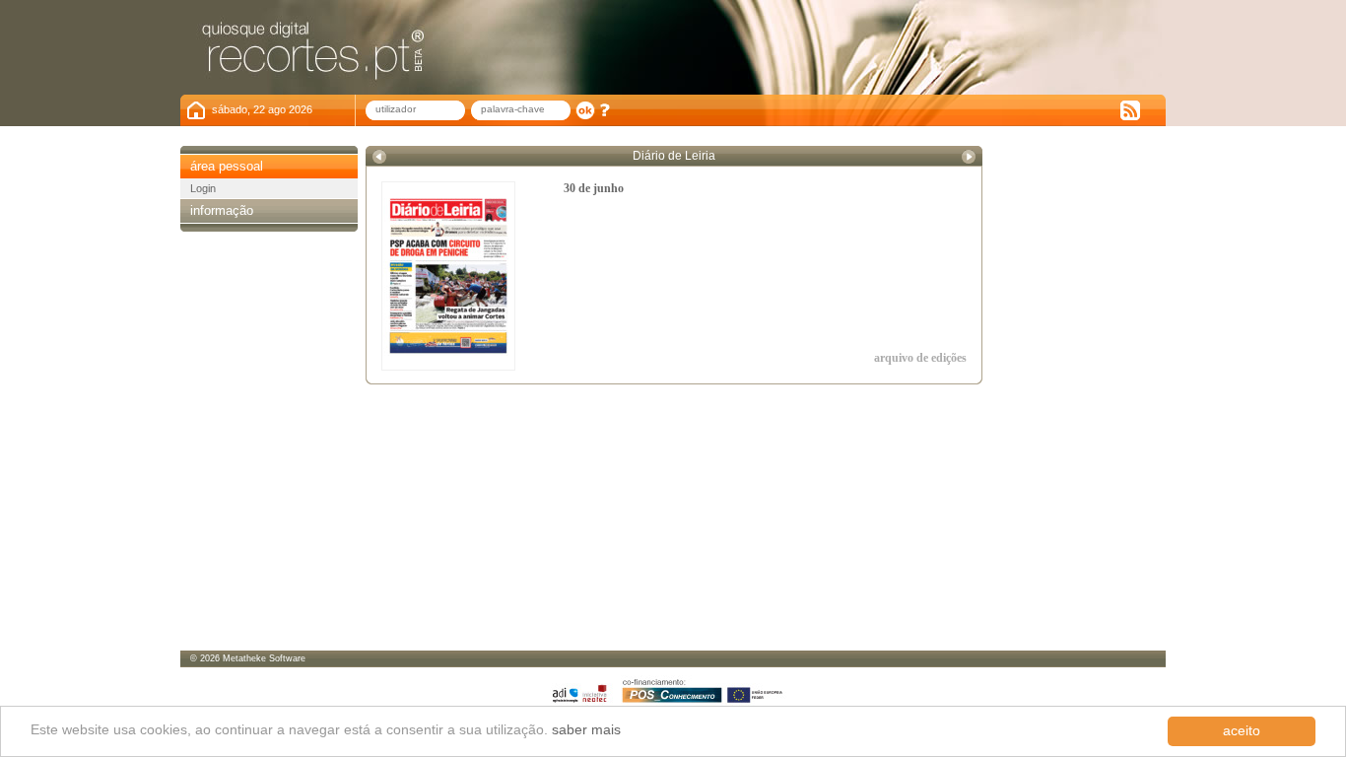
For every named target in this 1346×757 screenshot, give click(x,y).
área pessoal (226, 166)
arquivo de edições (920, 358)
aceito (1241, 730)
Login (203, 188)
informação (221, 210)
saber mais (586, 730)
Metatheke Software (264, 658)
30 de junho (594, 188)
